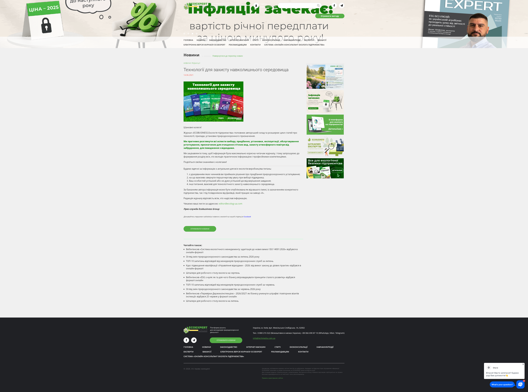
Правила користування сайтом (272, 378)
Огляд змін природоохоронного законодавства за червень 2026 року (223, 289)
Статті (256, 40)
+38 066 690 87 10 (310, 333)
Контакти (255, 44)
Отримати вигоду (330, 16)
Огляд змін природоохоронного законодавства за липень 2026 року (222, 256)
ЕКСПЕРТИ (309, 40)
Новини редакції (192, 63)
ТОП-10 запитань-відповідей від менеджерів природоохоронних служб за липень (229, 261)
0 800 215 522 (264, 333)
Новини (201, 40)
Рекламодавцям (238, 44)
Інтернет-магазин (239, 40)
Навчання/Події (292, 40)
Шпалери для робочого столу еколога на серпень (213, 272)
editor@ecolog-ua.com (230, 203)
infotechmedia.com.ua (264, 338)
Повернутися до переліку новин (227, 56)
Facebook (247, 216)
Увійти (263, 4)
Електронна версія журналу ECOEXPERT (204, 44)
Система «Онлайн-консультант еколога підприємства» (294, 44)
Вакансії (321, 40)
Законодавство (217, 40)
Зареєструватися (268, 6)
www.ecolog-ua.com (307, 370)
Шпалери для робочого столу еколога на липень (212, 300)
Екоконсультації (271, 40)
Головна (188, 40)
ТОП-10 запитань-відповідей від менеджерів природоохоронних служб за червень (230, 284)
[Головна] (195, 6)
